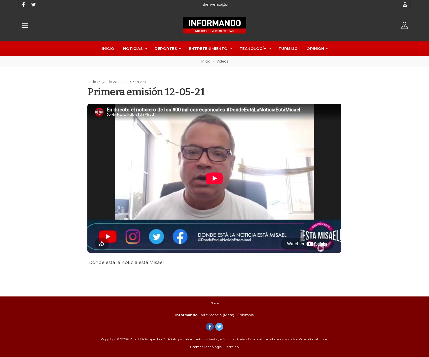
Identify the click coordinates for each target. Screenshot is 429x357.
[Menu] (25, 25)
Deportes (166, 48)
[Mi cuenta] (405, 4)
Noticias (133, 48)
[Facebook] (23, 4)
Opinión (315, 48)
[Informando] (214, 25)
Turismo (288, 48)
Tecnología (253, 48)
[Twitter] (33, 4)
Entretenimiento (208, 48)
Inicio (108, 48)
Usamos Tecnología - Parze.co (214, 347)
